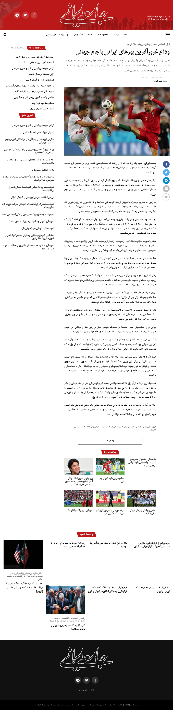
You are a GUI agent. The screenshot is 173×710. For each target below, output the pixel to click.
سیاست (116, 34)
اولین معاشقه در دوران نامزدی (41, 74)
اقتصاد (89, 34)
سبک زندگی (78, 34)
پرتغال (138, 427)
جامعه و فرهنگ (102, 34)
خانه (125, 34)
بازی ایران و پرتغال (149, 427)
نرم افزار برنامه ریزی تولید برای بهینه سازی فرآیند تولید (30, 86)
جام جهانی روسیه (77, 427)
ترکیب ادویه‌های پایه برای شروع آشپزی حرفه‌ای (33, 68)
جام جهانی (104, 427)
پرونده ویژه (65, 34)
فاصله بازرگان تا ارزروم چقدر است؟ (39, 63)
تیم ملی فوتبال (116, 427)
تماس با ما (83, 690)
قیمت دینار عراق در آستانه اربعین (39, 80)
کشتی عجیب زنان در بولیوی (42, 109)
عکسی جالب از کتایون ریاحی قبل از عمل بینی (34, 97)
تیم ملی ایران (128, 427)
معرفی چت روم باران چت (43, 103)
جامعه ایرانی (158, 81)
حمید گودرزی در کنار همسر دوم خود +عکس (34, 57)
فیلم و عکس (51, 34)
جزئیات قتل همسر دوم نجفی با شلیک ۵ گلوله (34, 91)
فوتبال (153, 430)
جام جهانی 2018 (92, 427)
